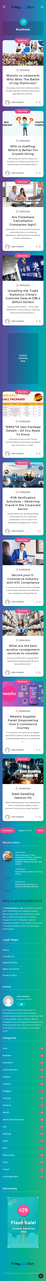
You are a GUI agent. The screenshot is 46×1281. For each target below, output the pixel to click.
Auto (5, 1048)
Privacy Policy (10, 975)
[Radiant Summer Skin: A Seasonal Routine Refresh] (8, 885)
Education (8, 1062)
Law (5, 1126)
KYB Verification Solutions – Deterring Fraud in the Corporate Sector (23, 503)
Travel (6, 1169)
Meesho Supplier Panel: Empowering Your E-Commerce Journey (23, 722)
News (5, 1140)
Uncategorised (10, 1176)
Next (40, 830)
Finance (7, 1083)
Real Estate (8, 1155)
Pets (5, 1148)
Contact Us (8, 956)
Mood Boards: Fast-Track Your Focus (29, 873)
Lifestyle (7, 1133)
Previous (7, 830)
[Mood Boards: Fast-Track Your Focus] (8, 873)
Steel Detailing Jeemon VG (23, 796)
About (6, 950)
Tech (5, 1162)
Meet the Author (11, 969)
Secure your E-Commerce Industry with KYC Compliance (23, 578)
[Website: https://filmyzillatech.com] (21, 1004)
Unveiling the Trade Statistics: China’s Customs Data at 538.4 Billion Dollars (23, 296)
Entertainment (10, 1069)
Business (22, 40)
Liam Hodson (23, 996)
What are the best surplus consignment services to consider (23, 649)
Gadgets (7, 1091)
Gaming (7, 1098)
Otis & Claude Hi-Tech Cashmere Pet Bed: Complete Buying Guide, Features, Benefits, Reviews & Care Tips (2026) (28, 859)
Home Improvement (13, 1119)
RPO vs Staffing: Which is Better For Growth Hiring (23, 150)
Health (6, 1112)
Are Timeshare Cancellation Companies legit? (23, 220)
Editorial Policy (10, 962)
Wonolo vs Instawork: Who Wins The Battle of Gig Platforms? (23, 79)
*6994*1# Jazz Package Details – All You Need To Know (23, 430)
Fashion (6, 1076)
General (7, 1105)
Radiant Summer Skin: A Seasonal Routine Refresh (27, 885)
